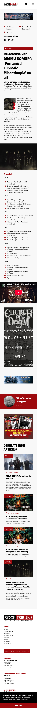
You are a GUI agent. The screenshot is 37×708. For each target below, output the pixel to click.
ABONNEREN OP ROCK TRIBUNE (16, 651)
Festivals (6, 639)
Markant (6, 629)
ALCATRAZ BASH (8, 635)
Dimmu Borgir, (26, 27)
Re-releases (7, 633)
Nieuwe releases (8, 631)
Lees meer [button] (24, 699)
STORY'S (6, 627)
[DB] (10, 104)
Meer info (19, 405)
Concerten (6, 637)
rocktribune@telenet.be (10, 667)
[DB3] (18, 156)
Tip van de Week (8, 643)
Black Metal (25, 29)
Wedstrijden (7, 641)
